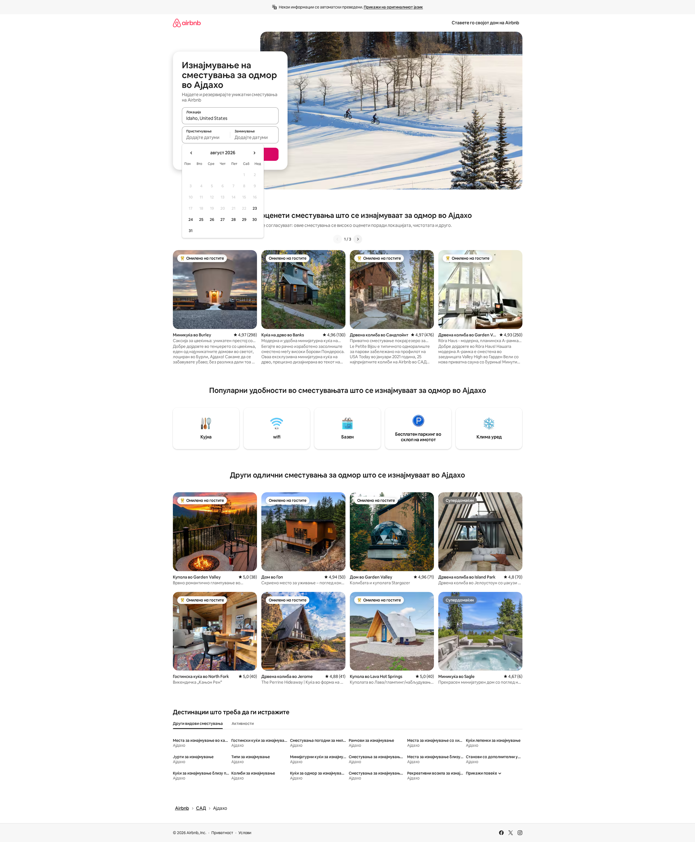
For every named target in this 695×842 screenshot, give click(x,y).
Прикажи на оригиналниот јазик (393, 7)
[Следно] (357, 239)
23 (255, 208)
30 (254, 219)
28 (233, 219)
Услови (244, 832)
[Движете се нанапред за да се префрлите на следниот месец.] (254, 153)
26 (212, 219)
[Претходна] (337, 239)
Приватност (222, 832)
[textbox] (206, 137)
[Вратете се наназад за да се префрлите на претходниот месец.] (191, 153)
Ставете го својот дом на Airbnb (485, 23)
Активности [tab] (243, 723)
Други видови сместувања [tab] (198, 723)
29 (244, 219)
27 (222, 219)
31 (191, 230)
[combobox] (230, 118)
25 (201, 219)
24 (190, 219)
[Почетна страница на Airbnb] (187, 22)
